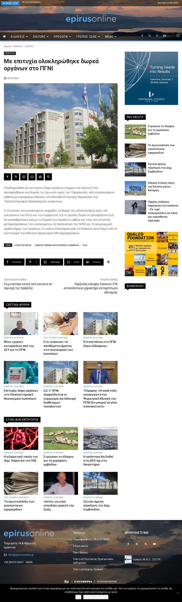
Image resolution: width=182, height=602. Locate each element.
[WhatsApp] (23, 176)
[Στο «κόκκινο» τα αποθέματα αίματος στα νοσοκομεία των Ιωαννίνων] (61, 323)
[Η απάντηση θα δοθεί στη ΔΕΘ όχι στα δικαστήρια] (100, 438)
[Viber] (48, 176)
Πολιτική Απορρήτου (96, 597)
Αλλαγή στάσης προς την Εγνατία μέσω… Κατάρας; (161, 186)
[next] (118, 3)
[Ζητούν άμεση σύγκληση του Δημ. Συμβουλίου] (100, 483)
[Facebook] (142, 36)
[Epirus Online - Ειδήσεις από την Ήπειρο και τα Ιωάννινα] (30, 534)
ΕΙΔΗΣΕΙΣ (18, 46)
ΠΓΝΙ (85, 245)
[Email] (32, 176)
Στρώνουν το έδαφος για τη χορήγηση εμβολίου (59, 460)
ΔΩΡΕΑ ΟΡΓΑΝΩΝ (22, 245)
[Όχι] (177, 593)
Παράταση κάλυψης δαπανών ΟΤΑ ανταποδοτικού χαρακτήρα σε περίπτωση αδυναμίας (91, 288)
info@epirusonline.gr (21, 555)
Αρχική (7, 46)
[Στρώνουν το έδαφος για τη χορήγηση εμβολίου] (61, 438)
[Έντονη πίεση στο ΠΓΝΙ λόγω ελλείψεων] (100, 323)
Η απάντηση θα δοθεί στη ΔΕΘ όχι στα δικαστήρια (98, 460)
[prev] (112, 3)
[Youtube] (164, 36)
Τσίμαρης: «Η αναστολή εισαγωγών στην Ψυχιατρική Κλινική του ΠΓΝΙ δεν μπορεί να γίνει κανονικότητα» (100, 398)
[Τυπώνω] (40, 176)
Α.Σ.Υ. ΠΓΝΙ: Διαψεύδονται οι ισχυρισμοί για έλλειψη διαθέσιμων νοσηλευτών (60, 398)
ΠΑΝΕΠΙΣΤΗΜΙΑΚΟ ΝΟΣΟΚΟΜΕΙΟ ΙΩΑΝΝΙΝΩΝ (57, 245)
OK (78, 597)
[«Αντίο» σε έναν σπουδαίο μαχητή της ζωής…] (61, 483)
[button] (178, 36)
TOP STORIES (50, 338)
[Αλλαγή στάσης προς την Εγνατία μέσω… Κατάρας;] (135, 188)
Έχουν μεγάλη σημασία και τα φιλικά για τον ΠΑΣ (48, 2)
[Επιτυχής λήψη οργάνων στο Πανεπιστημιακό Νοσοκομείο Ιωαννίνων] (21, 372)
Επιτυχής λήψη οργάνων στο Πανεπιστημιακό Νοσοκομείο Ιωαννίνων (21, 394)
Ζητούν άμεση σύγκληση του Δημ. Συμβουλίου (96, 505)
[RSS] (149, 36)
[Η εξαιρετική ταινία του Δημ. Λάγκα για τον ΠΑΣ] (21, 438)
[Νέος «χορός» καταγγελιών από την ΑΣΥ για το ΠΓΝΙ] (21, 323)
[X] (157, 36)
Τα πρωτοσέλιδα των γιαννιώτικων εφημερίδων (19, 505)
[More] (108, 262)
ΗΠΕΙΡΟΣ (29, 46)
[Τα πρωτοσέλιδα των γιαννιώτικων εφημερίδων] (21, 483)
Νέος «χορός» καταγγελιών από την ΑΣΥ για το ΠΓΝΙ (19, 345)
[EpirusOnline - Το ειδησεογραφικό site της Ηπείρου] (91, 19)
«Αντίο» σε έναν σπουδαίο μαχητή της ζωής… (59, 505)
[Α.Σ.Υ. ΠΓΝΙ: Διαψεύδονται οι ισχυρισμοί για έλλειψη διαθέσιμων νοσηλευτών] (61, 372)
